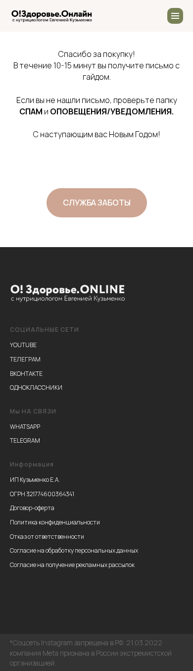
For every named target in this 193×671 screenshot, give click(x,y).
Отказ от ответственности (47, 536)
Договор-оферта (32, 508)
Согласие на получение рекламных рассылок (72, 565)
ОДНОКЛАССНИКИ (36, 387)
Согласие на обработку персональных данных (74, 550)
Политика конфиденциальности (55, 522)
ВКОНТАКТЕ (26, 373)
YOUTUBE (23, 345)
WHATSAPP (25, 426)
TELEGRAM (25, 440)
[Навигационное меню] (175, 16)
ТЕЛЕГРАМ (25, 359)
